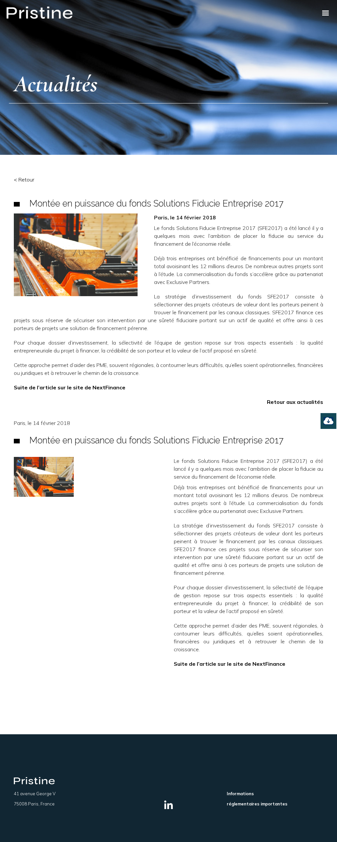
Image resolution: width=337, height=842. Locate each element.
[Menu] (325, 13)
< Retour (24, 179)
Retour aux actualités (295, 402)
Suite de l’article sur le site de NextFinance (69, 387)
